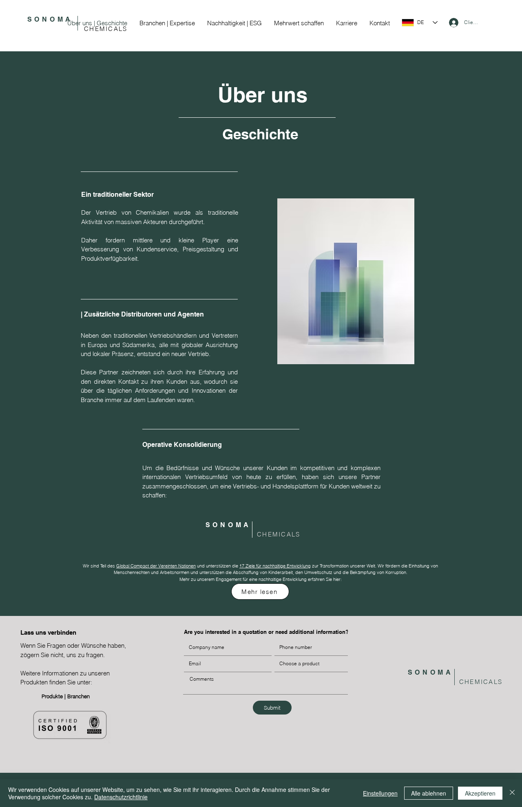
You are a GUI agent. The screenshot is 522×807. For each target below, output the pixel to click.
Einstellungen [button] (380, 793)
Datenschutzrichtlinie (121, 797)
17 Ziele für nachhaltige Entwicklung (275, 566)
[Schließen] (512, 793)
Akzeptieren (480, 793)
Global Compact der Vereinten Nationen (156, 566)
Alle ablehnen (428, 793)
